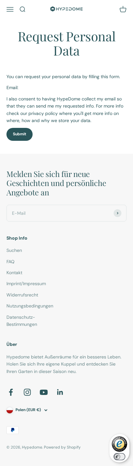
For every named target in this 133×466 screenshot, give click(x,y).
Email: (12, 87)
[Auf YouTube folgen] (43, 392)
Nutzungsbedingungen (29, 306)
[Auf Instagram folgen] (27, 392)
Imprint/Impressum (26, 283)
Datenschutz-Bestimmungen (21, 320)
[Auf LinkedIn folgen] (60, 392)
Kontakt (14, 272)
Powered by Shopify (62, 447)
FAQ (10, 261)
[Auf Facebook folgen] (10, 392)
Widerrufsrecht (22, 295)
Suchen (14, 250)
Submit (19, 134)
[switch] (119, 456)
